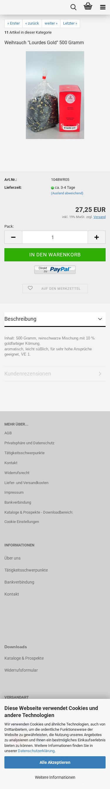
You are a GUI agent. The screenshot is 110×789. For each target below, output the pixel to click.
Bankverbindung (17, 502)
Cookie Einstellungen (21, 521)
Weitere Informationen (55, 777)
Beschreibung (20, 319)
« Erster (13, 23)
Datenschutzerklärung (36, 751)
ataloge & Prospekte (25, 658)
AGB (8, 433)
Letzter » (70, 23)
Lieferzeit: (13, 187)
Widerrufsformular (21, 670)
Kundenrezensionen (27, 374)
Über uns (12, 558)
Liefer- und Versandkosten (26, 483)
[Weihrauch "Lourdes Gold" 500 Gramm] (55, 95)
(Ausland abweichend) (67, 193)
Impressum (13, 492)
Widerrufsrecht (16, 473)
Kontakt (10, 463)
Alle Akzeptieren (55, 762)
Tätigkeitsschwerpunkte (24, 453)
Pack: (9, 226)
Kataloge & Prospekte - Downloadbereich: (38, 512)
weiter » (51, 23)
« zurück (32, 23)
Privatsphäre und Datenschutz (29, 443)
